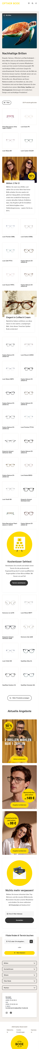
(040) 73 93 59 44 (12, 1004)
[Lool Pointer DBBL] (10, 227)
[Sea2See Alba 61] (29, 651)
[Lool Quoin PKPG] (10, 275)
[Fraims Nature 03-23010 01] (29, 441)
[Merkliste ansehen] (29, 3)
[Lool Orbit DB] (10, 651)
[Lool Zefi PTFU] (10, 251)
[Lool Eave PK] (29, 117)
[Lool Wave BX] (10, 141)
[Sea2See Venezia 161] (29, 675)
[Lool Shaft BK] (10, 489)
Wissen (6, 975)
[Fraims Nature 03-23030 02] (10, 465)
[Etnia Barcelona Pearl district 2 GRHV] (10, 513)
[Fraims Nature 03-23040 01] (29, 393)
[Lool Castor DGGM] (29, 141)
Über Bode (7, 981)
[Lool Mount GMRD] (29, 345)
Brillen (6, 963)
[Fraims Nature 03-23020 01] (29, 369)
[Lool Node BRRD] (29, 465)
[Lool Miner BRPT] (29, 603)
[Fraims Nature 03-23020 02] (10, 345)
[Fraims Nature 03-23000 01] (29, 251)
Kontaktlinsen (8, 969)
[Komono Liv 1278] (10, 603)
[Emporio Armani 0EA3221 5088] (10, 627)
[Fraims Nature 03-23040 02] (10, 417)
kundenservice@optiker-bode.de (17, 1008)
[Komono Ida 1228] (29, 627)
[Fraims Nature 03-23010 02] (29, 275)
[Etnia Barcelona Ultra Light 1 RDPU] (10, 117)
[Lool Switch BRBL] (29, 227)
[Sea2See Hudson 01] (10, 675)
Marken (6, 988)
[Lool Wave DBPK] (10, 369)
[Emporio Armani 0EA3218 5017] (29, 489)
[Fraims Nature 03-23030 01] (10, 393)
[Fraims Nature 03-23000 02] (29, 513)
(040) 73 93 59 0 (11, 1000)
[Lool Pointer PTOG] (29, 417)
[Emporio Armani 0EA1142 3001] (10, 441)
